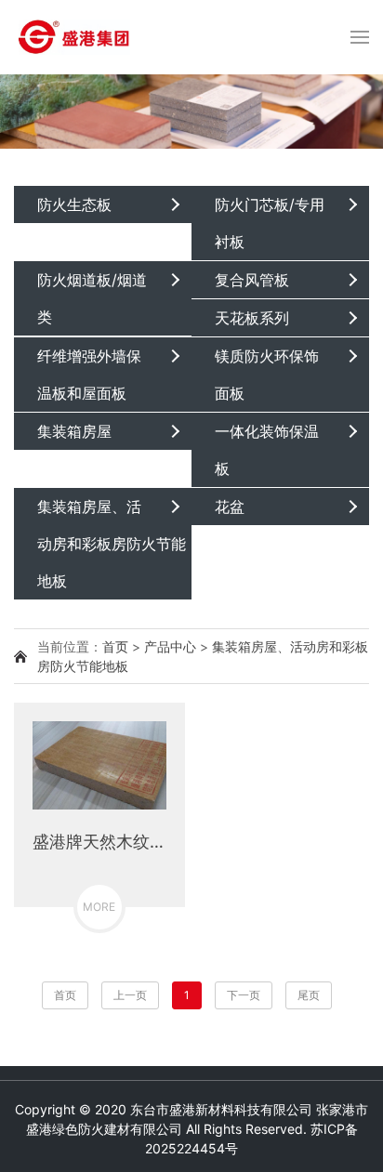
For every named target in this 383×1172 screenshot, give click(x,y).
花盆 (229, 506)
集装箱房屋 (74, 431)
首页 (115, 646)
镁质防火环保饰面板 (267, 374)
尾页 (308, 995)
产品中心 (170, 646)
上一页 (130, 995)
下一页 (243, 995)
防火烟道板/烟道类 (92, 298)
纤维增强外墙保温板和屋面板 (89, 374)
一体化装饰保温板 (267, 450)
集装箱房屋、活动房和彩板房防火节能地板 (111, 543)
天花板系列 (252, 318)
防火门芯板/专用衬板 (269, 223)
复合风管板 (252, 279)
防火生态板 (74, 204)
